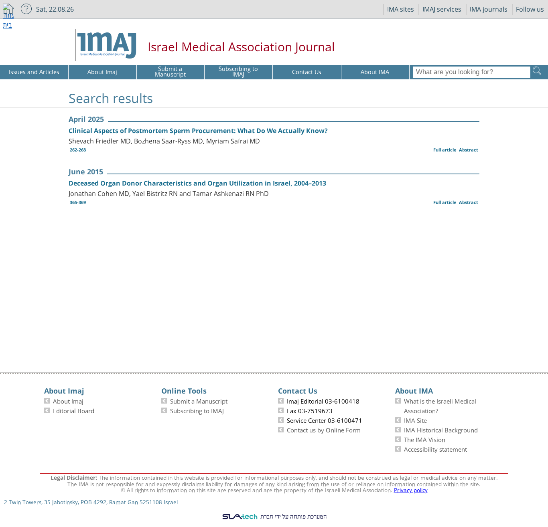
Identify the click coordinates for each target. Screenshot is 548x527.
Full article (445, 150)
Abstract (468, 150)
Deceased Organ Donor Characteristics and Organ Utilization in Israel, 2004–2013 (197, 183)
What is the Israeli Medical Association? (440, 405)
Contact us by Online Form (324, 429)
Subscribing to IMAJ (197, 410)
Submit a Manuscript (198, 400)
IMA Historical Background (441, 429)
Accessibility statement (435, 448)
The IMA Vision (424, 439)
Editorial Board (73, 410)
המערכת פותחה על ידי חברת (293, 516)
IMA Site (415, 419)
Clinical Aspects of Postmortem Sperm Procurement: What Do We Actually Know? (198, 130)
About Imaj (68, 400)
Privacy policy (411, 489)
